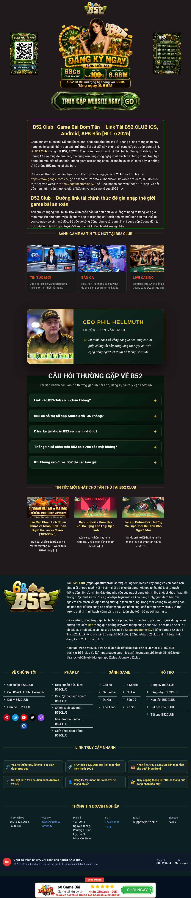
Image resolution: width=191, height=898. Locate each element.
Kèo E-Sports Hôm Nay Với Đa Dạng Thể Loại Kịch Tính (95, 526)
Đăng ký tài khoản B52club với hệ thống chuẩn (92, 782)
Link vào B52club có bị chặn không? (95, 400)
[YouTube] (24, 717)
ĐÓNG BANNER (94, 880)
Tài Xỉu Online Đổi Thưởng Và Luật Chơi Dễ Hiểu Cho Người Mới (143, 526)
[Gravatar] (24, 726)
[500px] (15, 717)
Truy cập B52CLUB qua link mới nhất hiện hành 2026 (94, 766)
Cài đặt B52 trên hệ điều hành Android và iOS (32, 782)
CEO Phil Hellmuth (113, 322)
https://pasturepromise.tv (50, 823)
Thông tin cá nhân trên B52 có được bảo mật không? (95, 447)
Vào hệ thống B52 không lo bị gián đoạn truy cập (30, 766)
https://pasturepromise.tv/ (77, 184)
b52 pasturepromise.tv (137, 630)
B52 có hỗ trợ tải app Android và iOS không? (95, 416)
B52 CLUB (78, 583)
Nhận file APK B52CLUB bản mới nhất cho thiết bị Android (157, 766)
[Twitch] (41, 717)
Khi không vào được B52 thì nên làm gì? (95, 462)
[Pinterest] (6, 717)
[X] (32, 717)
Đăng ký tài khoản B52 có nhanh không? (95, 431)
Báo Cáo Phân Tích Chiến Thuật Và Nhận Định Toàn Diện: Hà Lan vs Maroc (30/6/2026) (47, 528)
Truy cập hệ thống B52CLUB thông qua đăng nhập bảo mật (158, 782)
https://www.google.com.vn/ (49, 179)
